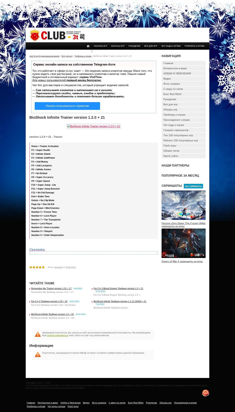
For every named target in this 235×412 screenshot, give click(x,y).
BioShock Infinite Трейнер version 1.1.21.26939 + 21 (120, 301)
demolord (58, 267)
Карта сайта (170, 155)
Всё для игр (150, 46)
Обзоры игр (100, 46)
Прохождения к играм (176, 119)
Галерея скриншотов (175, 130)
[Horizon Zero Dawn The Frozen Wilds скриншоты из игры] (184, 219)
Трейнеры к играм (194, 46)
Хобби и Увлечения (70, 403)
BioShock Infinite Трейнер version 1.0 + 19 (52, 314)
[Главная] (56, 41)
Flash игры (169, 145)
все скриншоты (193, 186)
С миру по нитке (173, 88)
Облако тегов (171, 150)
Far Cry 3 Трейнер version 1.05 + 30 (49, 301)
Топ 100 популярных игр (178, 135)
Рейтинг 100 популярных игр (180, 140)
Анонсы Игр (118, 46)
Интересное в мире (175, 68)
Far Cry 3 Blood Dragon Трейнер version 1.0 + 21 (118, 288)
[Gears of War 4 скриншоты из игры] (184, 257)
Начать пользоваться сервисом (67, 105)
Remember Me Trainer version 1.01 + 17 (51, 288)
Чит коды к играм (170, 46)
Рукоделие (134, 46)
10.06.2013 (71, 267)
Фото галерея (171, 83)
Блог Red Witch (172, 94)
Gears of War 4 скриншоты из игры (182, 261)
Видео (167, 78)
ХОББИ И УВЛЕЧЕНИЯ (177, 73)
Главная (168, 63)
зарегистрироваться (57, 335)
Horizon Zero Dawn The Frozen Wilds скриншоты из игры (183, 225)
